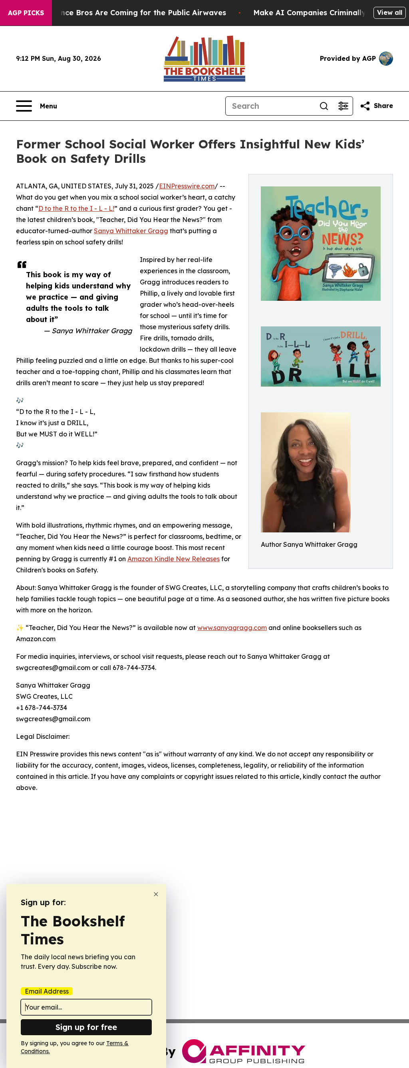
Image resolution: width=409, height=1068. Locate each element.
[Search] (324, 106)
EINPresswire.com (186, 186)
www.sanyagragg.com (232, 628)
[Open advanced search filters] (343, 106)
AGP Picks (26, 13)
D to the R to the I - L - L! (76, 208)
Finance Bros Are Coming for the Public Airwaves (135, 12)
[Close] (156, 894)
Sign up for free (86, 1027)
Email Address (47, 991)
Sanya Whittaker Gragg (131, 231)
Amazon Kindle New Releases (173, 559)
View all (389, 12)
